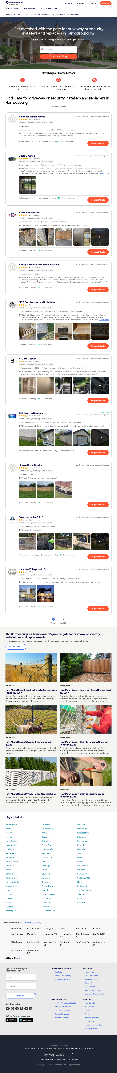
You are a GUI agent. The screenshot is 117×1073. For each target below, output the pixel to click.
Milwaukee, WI (50, 934)
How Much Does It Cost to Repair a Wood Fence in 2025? (82, 795)
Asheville (45, 878)
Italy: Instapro (59, 1048)
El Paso (80, 861)
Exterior (17, 8)
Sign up (20, 995)
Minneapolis (47, 849)
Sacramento (11, 853)
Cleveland (46, 902)
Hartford (9, 874)
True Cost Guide (91, 976)
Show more (104, 173)
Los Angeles (11, 845)
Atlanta (8, 902)
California (52, 1054)
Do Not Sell (60, 1054)
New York (45, 874)
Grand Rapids (47, 845)
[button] (27, 185)
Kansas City (46, 857)
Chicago (9, 907)
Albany (44, 870)
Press (87, 1014)
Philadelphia (83, 833)
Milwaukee (82, 902)
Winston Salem (48, 894)
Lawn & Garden (29, 8)
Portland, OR (33, 942)
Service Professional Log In (65, 1003)
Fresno (8, 837)
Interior (9, 8)
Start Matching (58, 56)
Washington (11, 878)
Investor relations (92, 1018)
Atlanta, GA (16, 928)
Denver (8, 870)
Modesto (9, 849)
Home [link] (7, 14)
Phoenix (9, 829)
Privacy (45, 1054)
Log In (93, 3)
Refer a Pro (89, 983)
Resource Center (91, 979)
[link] (58, 119)
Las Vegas (46, 865)
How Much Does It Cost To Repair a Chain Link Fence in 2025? (84, 743)
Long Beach (11, 841)
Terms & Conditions (72, 1059)
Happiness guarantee (93, 1025)
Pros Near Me (90, 987)
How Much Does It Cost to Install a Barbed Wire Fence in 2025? (31, 691)
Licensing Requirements (94, 994)
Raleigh (44, 890)
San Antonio (83, 874)
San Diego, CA (82, 942)
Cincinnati (46, 898)
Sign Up (105, 3)
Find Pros (58, 972)
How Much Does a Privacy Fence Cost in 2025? (30, 794)
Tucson (8, 833)
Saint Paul (46, 853)
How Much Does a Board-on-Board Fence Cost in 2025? (85, 691)
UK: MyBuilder (88, 1048)
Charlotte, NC (33, 928)
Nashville (81, 849)
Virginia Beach (84, 890)
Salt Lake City (83, 878)
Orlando (9, 894)
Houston (81, 870)
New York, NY (98, 934)
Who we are (89, 1007)
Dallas (80, 857)
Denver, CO (81, 928)
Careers (88, 1010)
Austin (80, 853)
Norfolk (80, 882)
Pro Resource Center (63, 1010)
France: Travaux (29, 1048)
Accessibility (70, 1055)
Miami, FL (31, 934)
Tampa (8, 898)
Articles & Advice (50, 8)
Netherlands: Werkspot (74, 1048)
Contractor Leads (62, 1014)
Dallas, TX (64, 928)
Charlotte (46, 882)
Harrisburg (82, 829)
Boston (44, 837)
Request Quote (98, 143)
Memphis (81, 845)
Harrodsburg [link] (23, 14)
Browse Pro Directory (63, 976)
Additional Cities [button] (11, 958)
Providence (82, 841)
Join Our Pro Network (63, 1007)
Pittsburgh (82, 837)
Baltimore (46, 833)
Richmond (82, 886)
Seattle (80, 894)
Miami (8, 890)
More (40, 8)
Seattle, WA (16, 950)
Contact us (89, 1021)
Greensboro (47, 886)
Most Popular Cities (13, 922)
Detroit (44, 841)
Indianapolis (11, 911)
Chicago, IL (49, 928)
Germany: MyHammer (44, 1048)
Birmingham (11, 824)
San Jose (9, 865)
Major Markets (14, 817)
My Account (89, 972)
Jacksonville (11, 886)
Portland (81, 824)
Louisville (45, 824)
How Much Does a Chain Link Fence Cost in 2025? (28, 743)
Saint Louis (46, 861)
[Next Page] (74, 619)
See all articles (16, 647)
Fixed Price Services (62, 979)
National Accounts (62, 1018)
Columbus (46, 907)
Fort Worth (82, 865)
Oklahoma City (48, 911)
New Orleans (47, 829)
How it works (90, 1003)
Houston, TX (98, 928)
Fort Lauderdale (13, 882)
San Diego (10, 857)
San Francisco (12, 861)
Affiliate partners (91, 1029)
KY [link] (14, 14)
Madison (81, 898)
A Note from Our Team (93, 990)
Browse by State (32, 922)
